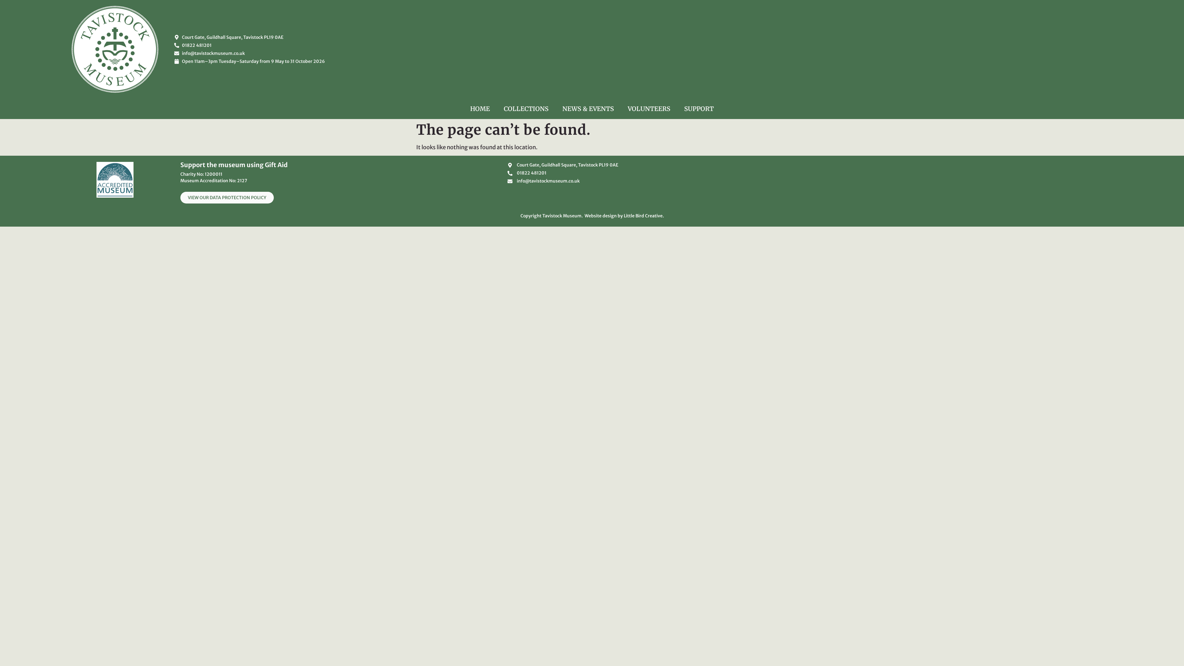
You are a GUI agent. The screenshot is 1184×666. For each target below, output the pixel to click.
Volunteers (649, 109)
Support (699, 109)
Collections (526, 109)
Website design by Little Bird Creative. (624, 216)
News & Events (588, 109)
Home (480, 109)
